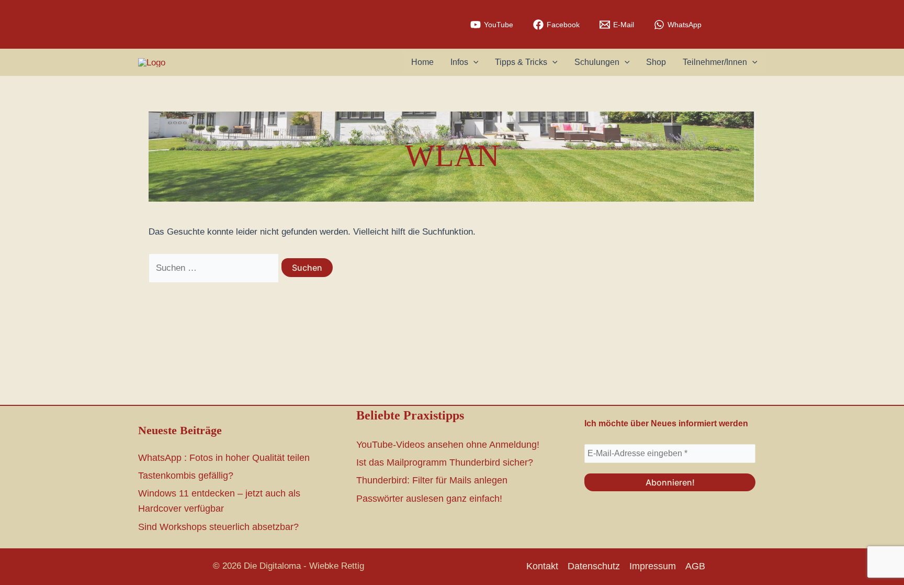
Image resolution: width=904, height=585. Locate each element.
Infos (459, 62)
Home (422, 62)
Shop (656, 62)
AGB (695, 566)
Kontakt (542, 566)
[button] (744, 24)
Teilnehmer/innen (715, 62)
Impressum (652, 566)
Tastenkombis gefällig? (185, 475)
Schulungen (596, 62)
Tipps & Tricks (521, 62)
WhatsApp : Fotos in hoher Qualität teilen (224, 457)
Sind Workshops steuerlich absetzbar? (218, 527)
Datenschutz (594, 566)
